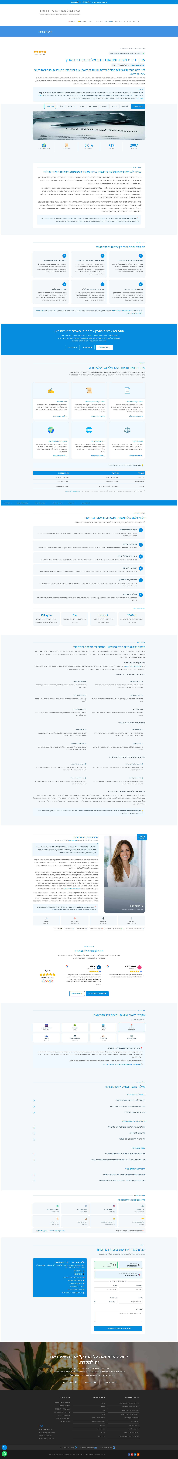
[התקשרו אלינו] (4, 1447)
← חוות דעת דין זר (108, 1064)
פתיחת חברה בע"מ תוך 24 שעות (130, 1414)
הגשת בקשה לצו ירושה (133, 1429)
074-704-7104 (87, 2)
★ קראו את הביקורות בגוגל (97, 994)
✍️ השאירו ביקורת (77, 994)
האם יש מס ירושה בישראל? (89, 1112)
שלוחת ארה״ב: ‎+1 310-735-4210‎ (72, 1277)
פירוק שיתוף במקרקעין (98, 1421)
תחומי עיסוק (109, 21)
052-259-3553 (78, 1274)
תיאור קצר (139, 1309)
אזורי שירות (71, 106)
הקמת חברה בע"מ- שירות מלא (130, 1410)
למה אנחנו (125, 106)
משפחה (131, 48)
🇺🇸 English (72, 21)
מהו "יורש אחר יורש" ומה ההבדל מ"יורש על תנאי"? (89, 1127)
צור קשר (90, 21)
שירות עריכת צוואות (134, 1425)
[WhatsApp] (4, 1454)
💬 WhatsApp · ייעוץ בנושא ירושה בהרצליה (129, 1064)
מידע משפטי (99, 21)
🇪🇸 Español (82, 21)
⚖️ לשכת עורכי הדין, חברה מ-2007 (135, 928)
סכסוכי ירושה (93, 106)
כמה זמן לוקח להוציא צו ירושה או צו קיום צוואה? (89, 1106)
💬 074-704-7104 (60, 1409)
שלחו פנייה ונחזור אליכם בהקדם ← (118, 1329)
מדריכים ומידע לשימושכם (123, 21)
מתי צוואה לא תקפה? (89, 1133)
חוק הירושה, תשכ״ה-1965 (132, 666)
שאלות (61, 106)
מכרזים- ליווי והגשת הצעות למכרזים (129, 1436)
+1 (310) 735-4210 (46, 1429)
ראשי (134, 21)
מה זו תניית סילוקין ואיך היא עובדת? (89, 1139)
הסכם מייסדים (135, 1421)
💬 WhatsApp (75, 2)
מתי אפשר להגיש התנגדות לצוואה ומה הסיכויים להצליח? (89, 1175)
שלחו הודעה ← (72, 347)
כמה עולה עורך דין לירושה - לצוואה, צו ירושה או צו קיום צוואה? (89, 1181)
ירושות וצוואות (138, 106)
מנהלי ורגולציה (101, 1429)
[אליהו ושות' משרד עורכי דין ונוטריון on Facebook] (129, 1454)
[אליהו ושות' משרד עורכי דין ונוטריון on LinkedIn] (135, 1454)
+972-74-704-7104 (106, 1447)
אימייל (140, 1297)
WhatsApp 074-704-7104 (75, 1280)
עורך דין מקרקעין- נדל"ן (98, 1418)
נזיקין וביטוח (101, 1436)
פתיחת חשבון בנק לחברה (132, 1418)
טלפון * (115, 1286)
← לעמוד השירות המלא (136, 416)
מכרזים (103, 1432)
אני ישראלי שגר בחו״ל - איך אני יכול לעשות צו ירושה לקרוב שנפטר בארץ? (89, 1160)
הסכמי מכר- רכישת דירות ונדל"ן (130, 1407)
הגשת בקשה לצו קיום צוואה (131, 1432)
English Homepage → (41, 1231)
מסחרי (103, 1407)
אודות (82, 106)
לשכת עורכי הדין (132, 313)
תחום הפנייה (113, 1297)
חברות (103, 1410)
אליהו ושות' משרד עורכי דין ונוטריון (59, 10)
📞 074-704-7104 (104, 347)
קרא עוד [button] (139, 984)
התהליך (104, 106)
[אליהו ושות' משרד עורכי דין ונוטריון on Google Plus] (132, 1454)
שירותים (114, 106)
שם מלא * (139, 1286)
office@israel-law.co (76, 1283)
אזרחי (103, 1414)
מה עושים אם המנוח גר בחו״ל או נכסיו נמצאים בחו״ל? (89, 1154)
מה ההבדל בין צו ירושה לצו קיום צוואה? (89, 1100)
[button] (63, 975)
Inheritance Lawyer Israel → (56, 1231)
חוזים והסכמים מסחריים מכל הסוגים (129, 1403)
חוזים (103, 1403)
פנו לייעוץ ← (50, 106)
